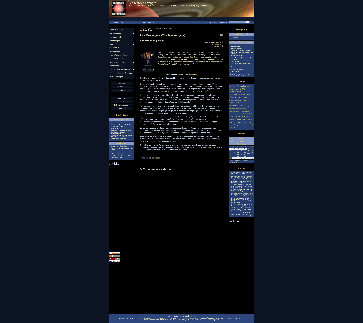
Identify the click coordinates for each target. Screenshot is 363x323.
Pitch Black (235, 71)
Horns (113, 123)
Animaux (233, 86)
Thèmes (241, 81)
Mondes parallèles (247, 103)
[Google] (144, 159)
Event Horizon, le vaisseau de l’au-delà (241, 58)
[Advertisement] (120, 207)
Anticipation (241, 86)
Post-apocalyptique (243, 111)
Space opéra (241, 119)
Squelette (193, 318)
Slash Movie (232, 119)
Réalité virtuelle (247, 114)
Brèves (241, 168)
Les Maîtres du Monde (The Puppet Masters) (240, 45)
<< (232, 138)
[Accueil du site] (119, 8)
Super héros (242, 122)
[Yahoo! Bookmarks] (153, 159)
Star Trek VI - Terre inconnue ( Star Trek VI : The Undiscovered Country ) (242, 52)
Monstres (232, 106)
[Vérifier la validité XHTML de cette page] (114, 253)
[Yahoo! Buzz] (156, 159)
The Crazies (115, 128)
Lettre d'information (121, 105)
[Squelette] (114, 259)
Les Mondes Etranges (142, 3)
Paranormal (233, 111)
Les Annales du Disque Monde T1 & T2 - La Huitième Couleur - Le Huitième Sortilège (122, 137)
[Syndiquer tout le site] (114, 256)
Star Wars (232, 122)
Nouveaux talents (116, 59)
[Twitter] (150, 159)
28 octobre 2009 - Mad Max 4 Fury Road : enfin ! (241, 181)
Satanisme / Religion (243, 116)
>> (251, 138)
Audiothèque (115, 51)
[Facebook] (141, 159)
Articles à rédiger (116, 77)
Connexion (121, 108)
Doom (233, 67)
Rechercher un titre (117, 33)
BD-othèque (114, 48)
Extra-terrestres (237, 90)
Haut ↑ (217, 320)
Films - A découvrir (149, 22)
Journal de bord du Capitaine (121, 73)
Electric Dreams (236, 48)
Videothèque (133, 22)
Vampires (237, 125)
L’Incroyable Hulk (117, 154)
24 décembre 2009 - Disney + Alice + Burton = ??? (241, 173)
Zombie (232, 127)
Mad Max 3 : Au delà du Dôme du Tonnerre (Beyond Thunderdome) (121, 132)
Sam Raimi (194, 57)
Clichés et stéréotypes (119, 146)
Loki (112, 152)
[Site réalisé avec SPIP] (114, 261)
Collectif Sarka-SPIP (174, 318)
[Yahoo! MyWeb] (158, 159)
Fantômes (234, 37)
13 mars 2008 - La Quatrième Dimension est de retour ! (241, 210)
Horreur (239, 97)
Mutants (238, 106)
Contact (122, 102)
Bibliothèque (115, 44)
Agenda (122, 84)
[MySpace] (147, 159)
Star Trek (250, 119)
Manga (241, 103)
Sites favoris (121, 90)
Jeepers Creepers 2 (238, 69)
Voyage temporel (247, 125)
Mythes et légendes (246, 106)
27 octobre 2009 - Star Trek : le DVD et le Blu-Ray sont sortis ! (241, 190)
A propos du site (116, 37)
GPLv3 (185, 318)
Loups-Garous (238, 100)
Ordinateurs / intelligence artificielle (237, 108)
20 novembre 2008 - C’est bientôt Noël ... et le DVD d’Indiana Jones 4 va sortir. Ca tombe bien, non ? (241, 200)
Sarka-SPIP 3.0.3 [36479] (155, 318)
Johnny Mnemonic (237, 55)
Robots (231, 116)
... (246, 75)
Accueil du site (118, 22)
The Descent (235, 61)
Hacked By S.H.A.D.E (118, 30)
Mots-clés (121, 87)
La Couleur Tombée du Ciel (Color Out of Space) (120, 125)
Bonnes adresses (116, 66)
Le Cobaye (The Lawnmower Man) (240, 64)
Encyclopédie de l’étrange (120, 69)
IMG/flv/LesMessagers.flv (187, 74)
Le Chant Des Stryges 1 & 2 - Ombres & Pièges (121, 156)
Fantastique (244, 92)
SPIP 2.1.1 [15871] (137, 318)
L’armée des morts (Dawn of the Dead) (122, 149)
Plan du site (121, 98)
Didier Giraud (218, 44)
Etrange (237, 89)
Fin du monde (242, 94)
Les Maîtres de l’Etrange (119, 55)
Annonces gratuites (117, 62)
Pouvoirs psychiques (236, 114)
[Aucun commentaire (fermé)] (221, 35)
